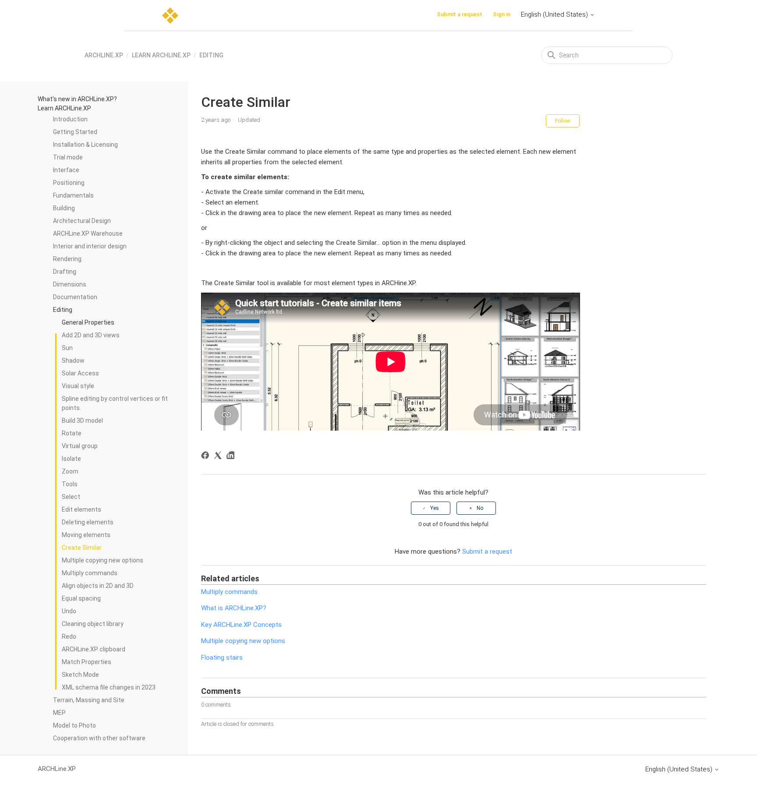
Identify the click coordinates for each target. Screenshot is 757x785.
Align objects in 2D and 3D (98, 585)
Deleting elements (87, 522)
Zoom (70, 471)
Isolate (71, 458)
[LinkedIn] (231, 456)
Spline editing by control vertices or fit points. (115, 403)
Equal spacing (81, 598)
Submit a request (459, 14)
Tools (70, 484)
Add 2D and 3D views (91, 335)
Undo (69, 611)
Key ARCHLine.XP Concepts (241, 625)
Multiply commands (89, 572)
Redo (69, 636)
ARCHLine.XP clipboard (93, 649)
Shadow (73, 360)
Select (71, 496)
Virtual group (80, 445)
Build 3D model (82, 420)
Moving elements (86, 534)
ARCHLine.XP (104, 55)
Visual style (78, 385)
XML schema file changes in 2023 (109, 687)
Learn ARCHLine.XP (161, 55)
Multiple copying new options (102, 560)
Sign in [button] (501, 14)
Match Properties (86, 661)
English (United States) (555, 14)
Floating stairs (222, 657)
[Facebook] (206, 456)
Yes (434, 508)
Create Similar (82, 547)
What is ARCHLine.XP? (233, 608)
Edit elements (81, 509)
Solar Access (80, 373)
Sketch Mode (80, 674)
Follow (562, 121)
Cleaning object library (93, 623)
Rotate (71, 433)
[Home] (170, 15)
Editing (211, 55)
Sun (67, 347)
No (480, 508)
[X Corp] (219, 456)
